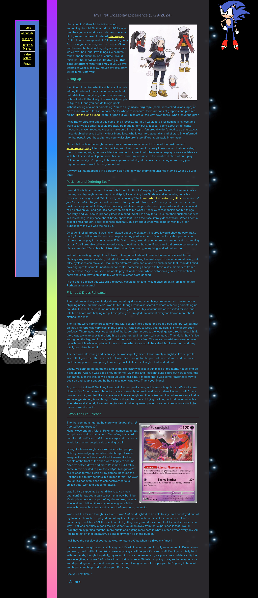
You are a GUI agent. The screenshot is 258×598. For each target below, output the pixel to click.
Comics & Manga (27, 46)
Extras (27, 64)
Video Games (27, 56)
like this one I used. (88, 114)
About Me (27, 33)
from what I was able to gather (162, 198)
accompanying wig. (79, 148)
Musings (27, 39)
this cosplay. (116, 36)
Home (27, 27)
